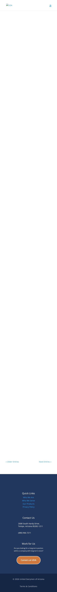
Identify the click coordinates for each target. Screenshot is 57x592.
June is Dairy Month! (18, 279)
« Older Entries (12, 461)
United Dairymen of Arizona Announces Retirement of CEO (28, 346)
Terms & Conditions (28, 586)
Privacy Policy (28, 507)
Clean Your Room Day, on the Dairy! (26, 35)
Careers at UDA (28, 560)
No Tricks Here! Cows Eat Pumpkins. (26, 406)
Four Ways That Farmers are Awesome (27, 310)
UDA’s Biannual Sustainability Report (26, 223)
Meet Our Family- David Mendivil (24, 437)
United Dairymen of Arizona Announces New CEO (28, 244)
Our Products (28, 504)
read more (13, 63)
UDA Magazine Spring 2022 (21, 129)
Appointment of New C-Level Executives (28, 82)
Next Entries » (45, 461)
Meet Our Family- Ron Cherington (25, 375)
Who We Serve (28, 500)
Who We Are (28, 497)
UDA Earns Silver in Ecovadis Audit (25, 176)
